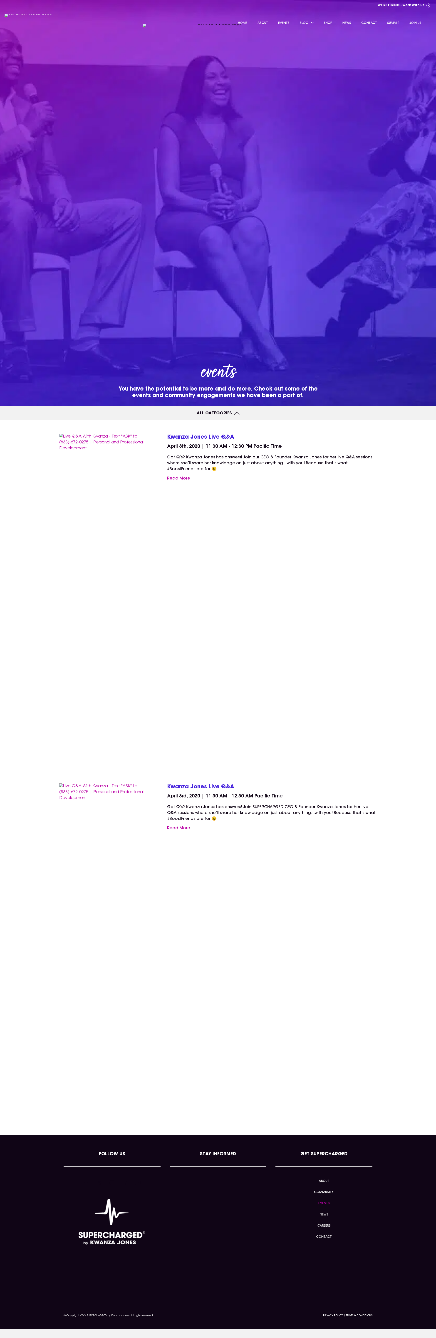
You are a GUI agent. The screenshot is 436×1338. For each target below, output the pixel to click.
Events (324, 1203)
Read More (178, 479)
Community (324, 1192)
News (324, 1214)
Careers (324, 1225)
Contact (324, 1237)
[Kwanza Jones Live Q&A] (106, 604)
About (324, 1181)
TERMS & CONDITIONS (359, 1315)
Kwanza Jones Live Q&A (200, 437)
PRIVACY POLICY (333, 1315)
